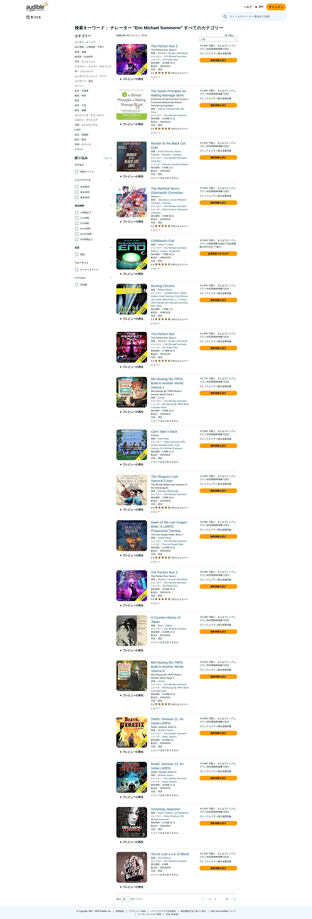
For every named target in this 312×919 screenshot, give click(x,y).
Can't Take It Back (164, 431)
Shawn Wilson (164, 538)
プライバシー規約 (137, 911)
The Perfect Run (170, 59)
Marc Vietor (156, 306)
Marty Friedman (165, 813)
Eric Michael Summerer (175, 56)
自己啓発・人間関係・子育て (89, 47)
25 (227, 899)
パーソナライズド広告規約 (163, 911)
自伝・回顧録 (81, 134)
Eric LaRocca (164, 858)
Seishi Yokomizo (166, 151)
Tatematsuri (163, 200)
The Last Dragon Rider (172, 544)
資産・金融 (80, 51)
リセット (107, 158)
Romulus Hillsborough (168, 491)
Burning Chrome (163, 286)
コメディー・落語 (84, 81)
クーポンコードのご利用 (150, 914)
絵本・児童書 (81, 90)
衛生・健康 (80, 110)
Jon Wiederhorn (181, 813)
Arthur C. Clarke (165, 244)
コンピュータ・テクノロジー (89, 115)
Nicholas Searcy (165, 730)
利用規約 (120, 911)
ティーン (79, 86)
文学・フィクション (85, 61)
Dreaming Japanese (165, 809)
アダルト (79, 149)
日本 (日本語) (172, 914)
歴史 (77, 100)
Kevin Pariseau (166, 296)
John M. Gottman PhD (168, 109)
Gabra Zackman (171, 442)
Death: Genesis (169, 737)
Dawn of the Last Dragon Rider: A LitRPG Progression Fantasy (169, 527)
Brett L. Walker (165, 625)
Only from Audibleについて (223, 911)
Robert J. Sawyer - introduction (165, 251)
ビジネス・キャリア (85, 42)
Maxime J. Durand (166, 53)
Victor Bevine (181, 296)
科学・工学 (80, 105)
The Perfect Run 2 (164, 572)
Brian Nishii (168, 299)
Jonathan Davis (171, 293)
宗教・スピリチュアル (86, 125)
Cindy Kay (156, 161)
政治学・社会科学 (84, 56)
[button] (93, 165)
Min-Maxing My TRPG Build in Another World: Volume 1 (167, 383)
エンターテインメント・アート (91, 76)
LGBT (78, 129)
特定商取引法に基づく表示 (194, 911)
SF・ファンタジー (84, 71)
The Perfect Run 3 (164, 46)
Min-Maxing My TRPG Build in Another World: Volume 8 (167, 667)
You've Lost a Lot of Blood (170, 854)
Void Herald (181, 53)
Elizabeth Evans (166, 445)
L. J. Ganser (180, 299)
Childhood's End (162, 241)
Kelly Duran (163, 438)
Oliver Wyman (157, 303)
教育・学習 (80, 95)
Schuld (161, 398)
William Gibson (165, 290)
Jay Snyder (156, 299)
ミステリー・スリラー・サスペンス (93, 66)
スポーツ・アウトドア (86, 120)
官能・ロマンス (83, 144)
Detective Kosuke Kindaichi (175, 164)
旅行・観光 (80, 139)
